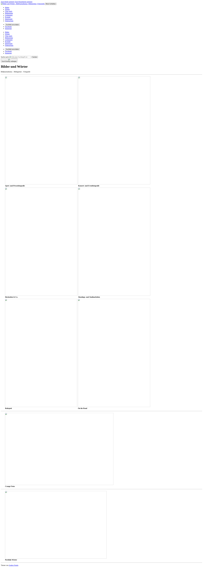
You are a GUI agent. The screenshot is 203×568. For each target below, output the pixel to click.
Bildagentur (9, 13)
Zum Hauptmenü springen (23, 2)
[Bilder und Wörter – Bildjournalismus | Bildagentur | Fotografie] (23, 4)
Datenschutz (9, 21)
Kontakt (7, 17)
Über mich (8, 11)
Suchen (34, 57)
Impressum (8, 19)
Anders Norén (13, 565)
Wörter (7, 9)
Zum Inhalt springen (7, 2)
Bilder (7, 7)
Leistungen (8, 15)
